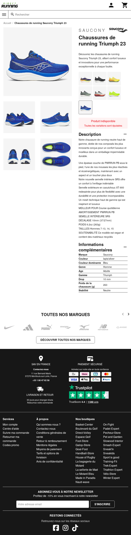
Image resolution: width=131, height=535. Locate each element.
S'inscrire (102, 504)
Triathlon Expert (112, 470)
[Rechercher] (12, 14)
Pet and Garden (112, 437)
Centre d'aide (11, 428)
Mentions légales (46, 445)
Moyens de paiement (49, 449)
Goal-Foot (82, 449)
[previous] (122, 315)
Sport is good (111, 457)
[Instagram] (65, 528)
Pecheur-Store (112, 433)
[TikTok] (75, 528)
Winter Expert (111, 478)
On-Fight (108, 424)
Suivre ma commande (16, 433)
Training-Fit (110, 461)
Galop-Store (83, 445)
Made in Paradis (85, 478)
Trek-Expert (110, 465)
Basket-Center (84, 424)
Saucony (92, 30)
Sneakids (109, 453)
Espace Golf (83, 437)
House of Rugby (85, 457)
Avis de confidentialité (49, 461)
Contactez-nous (41, 369)
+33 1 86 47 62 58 (41, 380)
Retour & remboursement (51, 441)
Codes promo (11, 445)
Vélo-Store (109, 474)
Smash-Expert (111, 445)
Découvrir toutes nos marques (65, 340)
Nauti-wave (82, 482)
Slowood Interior (113, 441)
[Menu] (4, 14)
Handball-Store (85, 453)
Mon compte (10, 424)
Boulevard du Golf (86, 428)
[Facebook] (56, 528)
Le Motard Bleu (85, 474)
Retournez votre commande (40, 402)
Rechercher (22, 14)
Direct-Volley (83, 433)
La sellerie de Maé (87, 470)
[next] (128, 315)
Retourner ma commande (11, 439)
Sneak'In (108, 449)
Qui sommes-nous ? (48, 424)
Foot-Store (82, 441)
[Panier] (124, 5)
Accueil (7, 23)
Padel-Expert (111, 428)
